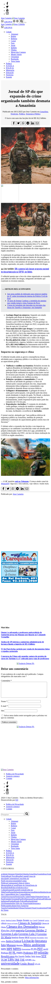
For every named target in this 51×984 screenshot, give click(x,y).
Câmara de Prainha (12, 923)
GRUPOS (8, 22)
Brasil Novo (11, 876)
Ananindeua (42, 874)
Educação (10, 72)
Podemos (28, 952)
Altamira (25, 874)
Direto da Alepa (23, 885)
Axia (31, 920)
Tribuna (21, 908)
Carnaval (41, 920)
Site (2, 711)
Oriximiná (15, 57)
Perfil (24, 899)
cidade (5, 878)
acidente (4, 874)
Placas (34, 899)
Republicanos (8, 956)
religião (43, 952)
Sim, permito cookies (9, 982)
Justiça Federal (13, 941)
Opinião (7, 899)
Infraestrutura (19, 892)
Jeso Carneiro (18, 494)
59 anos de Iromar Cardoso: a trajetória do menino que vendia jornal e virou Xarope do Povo (26, 302)
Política (9, 63)
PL (14, 952)
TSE (22, 959)
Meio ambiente (34, 945)
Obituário (39, 897)
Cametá (25, 876)
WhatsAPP (5, 484)
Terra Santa (15, 61)
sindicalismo (11, 906)
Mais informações (32, 977)
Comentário (6, 681)
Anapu (19, 920)
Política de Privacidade (15, 774)
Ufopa (33, 908)
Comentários (13, 878)
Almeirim (18, 874)
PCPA (34, 949)
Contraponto (12, 883)
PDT (40, 948)
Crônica (20, 883)
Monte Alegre (16, 54)
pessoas (29, 899)
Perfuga (4, 952)
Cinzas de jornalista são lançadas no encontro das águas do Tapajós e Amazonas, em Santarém (26, 306)
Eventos (22, 890)
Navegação (10, 897)
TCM (4, 959)
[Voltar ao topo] (2, 966)
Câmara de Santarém (29, 923)
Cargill (35, 920)
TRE (16, 959)
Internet (38, 892)
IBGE (27, 937)
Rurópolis (15, 59)
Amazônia (44, 112)
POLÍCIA (10, 68)
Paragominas (26, 949)
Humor (11, 892)
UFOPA (28, 960)
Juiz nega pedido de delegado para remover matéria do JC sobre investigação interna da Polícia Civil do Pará (27, 296)
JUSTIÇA (10, 66)
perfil (45, 949)
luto (3, 945)
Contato (9, 778)
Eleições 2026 (8, 930)
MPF (9, 948)
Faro (12, 43)
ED (16, 800)
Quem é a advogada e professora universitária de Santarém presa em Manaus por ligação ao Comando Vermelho (23, 634)
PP (35, 952)
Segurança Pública (33, 114)
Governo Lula (9, 934)
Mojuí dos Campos (18, 52)
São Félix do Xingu (20, 903)
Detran (42, 927)
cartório (47, 920)
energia (20, 930)
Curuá (13, 41)
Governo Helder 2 (36, 930)
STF (43, 956)
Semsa (38, 956)
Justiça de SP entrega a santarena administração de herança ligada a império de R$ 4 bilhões (22, 643)
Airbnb (3, 920)
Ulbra (33, 960)
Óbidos (14, 50)
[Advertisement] (25, 521)
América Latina (11, 920)
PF (10, 952)
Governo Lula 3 (27, 934)
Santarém (8, 903)
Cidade (9, 32)
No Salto (26, 897)
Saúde (30, 903)
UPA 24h (37, 964)
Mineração (10, 70)
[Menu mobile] (25, 22)
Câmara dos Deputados (22, 926)
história (15, 937)
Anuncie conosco (13, 776)
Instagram (33, 938)
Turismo (27, 908)
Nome (4, 701)
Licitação (28, 941)
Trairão (10, 908)
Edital (9, 888)
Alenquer (14, 34)
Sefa (33, 956)
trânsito (15, 908)
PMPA (19, 952)
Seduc (28, 956)
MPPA (17, 948)
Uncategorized (41, 908)
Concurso (8, 881)
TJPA (10, 959)
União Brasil (27, 963)
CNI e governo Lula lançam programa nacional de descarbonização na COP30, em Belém (25, 270)
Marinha (19, 945)
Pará (20, 899)
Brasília (19, 876)
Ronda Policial (20, 901)
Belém (13, 36)
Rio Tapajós (20, 956)
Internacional (30, 892)
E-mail (4, 706)
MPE (3, 949)
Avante (26, 920)
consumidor (16, 881)
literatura (41, 941)
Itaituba (14, 48)
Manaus (11, 945)
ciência (3, 923)
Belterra (14, 39)
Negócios (9, 75)
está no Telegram (22, 481)
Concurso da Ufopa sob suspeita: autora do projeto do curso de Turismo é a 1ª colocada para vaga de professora (25, 657)
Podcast (40, 899)
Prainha (11, 901)
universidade (10, 963)
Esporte (9, 77)
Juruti (13, 45)
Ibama (21, 937)
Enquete (10, 890)
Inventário (40, 938)
